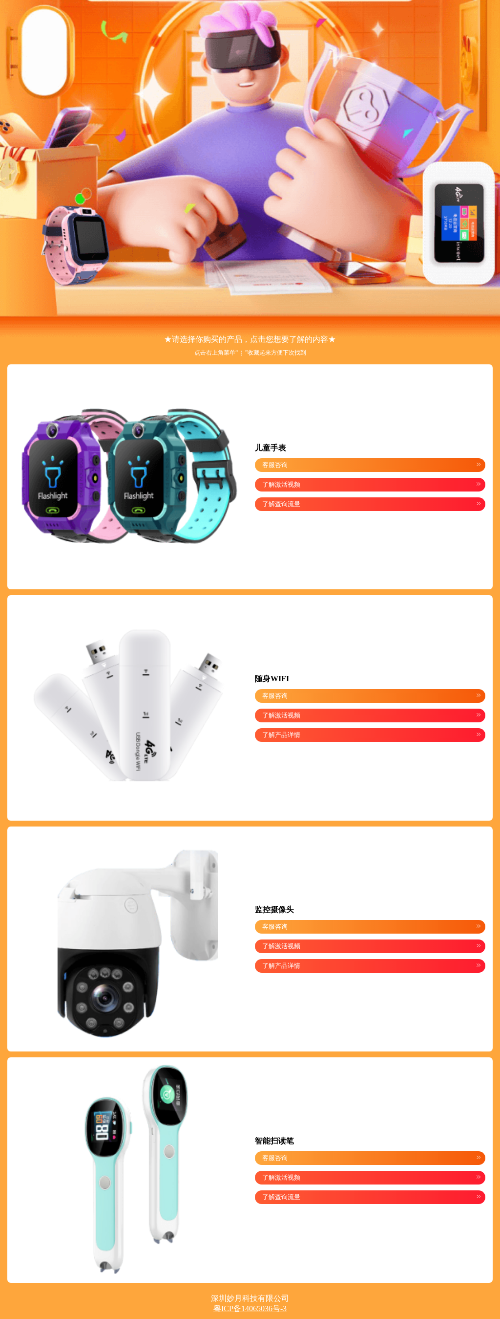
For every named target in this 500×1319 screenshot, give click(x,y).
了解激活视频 (371, 484)
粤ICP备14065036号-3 (250, 1308)
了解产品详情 (371, 734)
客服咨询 (371, 465)
